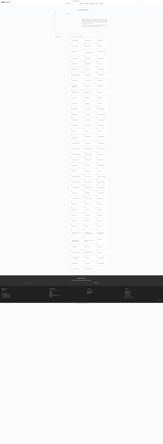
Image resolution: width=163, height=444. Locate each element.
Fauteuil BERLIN (87, 103)
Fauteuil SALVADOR (88, 125)
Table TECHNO (87, 220)
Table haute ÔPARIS (88, 187)
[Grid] (71, 36)
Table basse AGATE (88, 136)
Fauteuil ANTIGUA (75, 103)
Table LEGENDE (100, 198)
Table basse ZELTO (75, 159)
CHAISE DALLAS (74, 63)
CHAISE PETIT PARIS (88, 80)
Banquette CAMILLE (75, 40)
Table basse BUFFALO (100, 136)
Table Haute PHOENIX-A (101, 187)
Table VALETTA (99, 220)
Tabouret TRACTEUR (100, 263)
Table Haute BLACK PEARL (76, 176)
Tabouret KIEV (87, 257)
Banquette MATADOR (75, 46)
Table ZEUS (86, 226)
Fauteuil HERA (74, 114)
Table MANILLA (74, 209)
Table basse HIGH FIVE (75, 143)
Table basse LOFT (87, 143)
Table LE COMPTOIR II (88, 198)
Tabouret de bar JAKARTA (76, 252)
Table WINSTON (74, 226)
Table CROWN (87, 165)
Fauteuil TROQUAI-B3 (100, 125)
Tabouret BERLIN (74, 246)
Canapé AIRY (99, 46)
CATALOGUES (92, 3)
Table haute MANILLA (75, 187)
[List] (72, 36)
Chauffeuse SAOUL (88, 92)
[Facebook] (126, 297)
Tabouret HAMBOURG (75, 257)
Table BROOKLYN (75, 165)
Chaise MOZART (74, 80)
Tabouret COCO (87, 246)
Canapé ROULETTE (100, 58)
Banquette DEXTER (88, 40)
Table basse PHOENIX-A (88, 148)
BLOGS (97, 3)
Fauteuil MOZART (87, 114)
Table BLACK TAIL (100, 159)
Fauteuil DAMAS (100, 103)
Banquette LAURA (100, 40)
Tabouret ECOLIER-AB (88, 252)
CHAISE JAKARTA (75, 69)
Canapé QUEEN (74, 58)
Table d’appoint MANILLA (101, 165)
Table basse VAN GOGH (88, 154)
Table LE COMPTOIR (75, 198)
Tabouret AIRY (99, 239)
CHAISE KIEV (87, 69)
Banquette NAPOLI (88, 46)
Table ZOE (99, 226)
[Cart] (161, 2)
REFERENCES (87, 3)
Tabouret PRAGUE (87, 263)
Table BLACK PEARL (88, 159)
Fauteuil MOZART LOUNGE (101, 114)
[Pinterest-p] (130, 297)
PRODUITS (68, 3)
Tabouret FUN (99, 252)
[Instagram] (128, 297)
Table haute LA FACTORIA (101, 176)
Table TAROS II (74, 220)
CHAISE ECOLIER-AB (88, 63)
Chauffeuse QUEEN (75, 92)
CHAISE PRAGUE (100, 80)
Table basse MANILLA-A (101, 143)
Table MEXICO (87, 209)
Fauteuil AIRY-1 (99, 92)
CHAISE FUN (99, 63)
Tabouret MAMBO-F (75, 263)
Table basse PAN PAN (75, 148)
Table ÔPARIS (99, 209)
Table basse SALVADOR (76, 154)
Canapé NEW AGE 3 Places (101, 51)
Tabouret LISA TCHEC (100, 257)
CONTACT (100, 3)
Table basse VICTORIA (101, 154)
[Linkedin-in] (131, 297)
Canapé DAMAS (74, 51)
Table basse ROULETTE (101, 148)
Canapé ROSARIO (87, 58)
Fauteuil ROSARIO (75, 125)
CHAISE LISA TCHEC (100, 69)
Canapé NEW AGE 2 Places (89, 52)
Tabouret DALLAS (100, 246)
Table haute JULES (88, 176)
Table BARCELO (74, 137)
